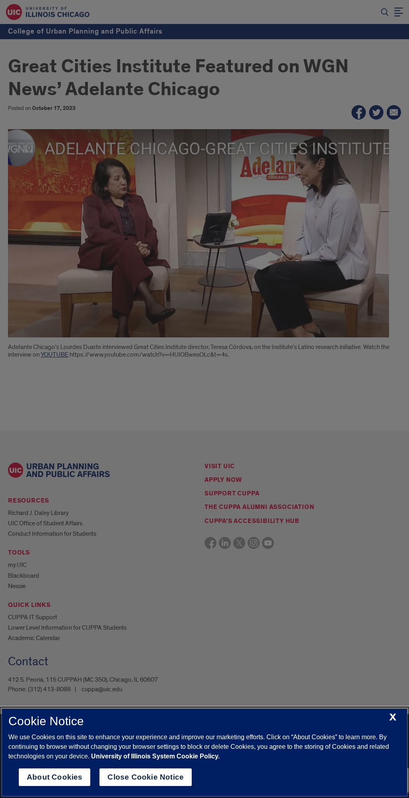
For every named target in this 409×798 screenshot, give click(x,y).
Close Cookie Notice (145, 777)
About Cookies (54, 777)
